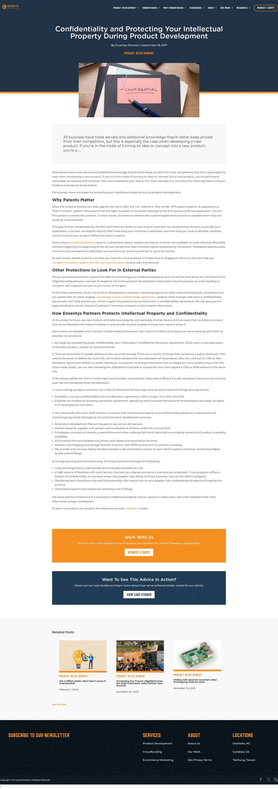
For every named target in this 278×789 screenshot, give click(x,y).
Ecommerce (196, 7)
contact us (133, 508)
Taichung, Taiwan (244, 760)
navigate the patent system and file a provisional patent (89, 262)
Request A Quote (139, 552)
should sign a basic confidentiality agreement (126, 297)
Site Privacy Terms (200, 760)
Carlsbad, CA (241, 751)
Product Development (124, 7)
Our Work (225, 7)
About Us (194, 743)
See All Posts (59, 705)
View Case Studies (139, 595)
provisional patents (82, 242)
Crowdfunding (149, 7)
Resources (242, 7)
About (211, 7)
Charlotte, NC (241, 743)
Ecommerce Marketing (158, 760)
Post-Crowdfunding (173, 7)
